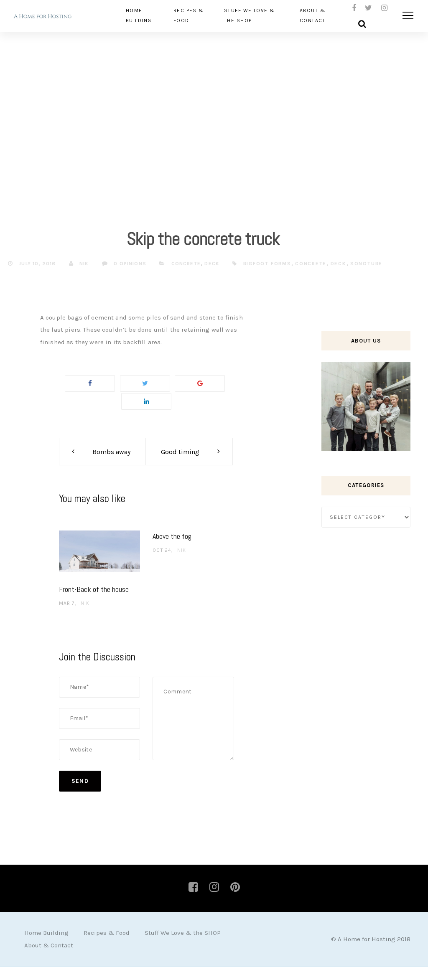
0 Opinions (129, 263)
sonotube (366, 263)
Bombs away (111, 452)
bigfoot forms (267, 263)
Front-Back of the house (94, 589)
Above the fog (172, 536)
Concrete (186, 263)
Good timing (180, 452)
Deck (211, 263)
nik (83, 263)
